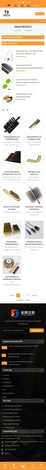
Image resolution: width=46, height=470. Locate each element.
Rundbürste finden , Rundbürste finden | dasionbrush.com (21, 355)
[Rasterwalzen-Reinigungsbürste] (12, 230)
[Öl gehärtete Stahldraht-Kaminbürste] (34, 195)
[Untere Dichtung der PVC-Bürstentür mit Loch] (12, 160)
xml (4, 390)
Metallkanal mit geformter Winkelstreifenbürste (34, 173)
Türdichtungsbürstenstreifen (12, 406)
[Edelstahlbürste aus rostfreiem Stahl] (34, 125)
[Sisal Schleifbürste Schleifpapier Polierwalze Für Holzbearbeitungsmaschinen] (12, 265)
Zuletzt (34, 295)
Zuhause (18, 30)
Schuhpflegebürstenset (10, 413)
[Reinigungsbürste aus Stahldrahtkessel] (12, 125)
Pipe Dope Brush (8, 427)
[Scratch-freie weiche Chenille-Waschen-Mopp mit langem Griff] (8, 84)
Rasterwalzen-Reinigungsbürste (11, 243)
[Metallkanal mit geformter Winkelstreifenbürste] (34, 160)
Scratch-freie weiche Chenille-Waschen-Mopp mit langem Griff (27, 81)
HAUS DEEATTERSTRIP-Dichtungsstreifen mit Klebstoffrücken (29, 66)
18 (4, 347)
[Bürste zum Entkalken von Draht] (12, 195)
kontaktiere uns (8, 386)
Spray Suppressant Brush (11, 424)
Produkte (6, 379)
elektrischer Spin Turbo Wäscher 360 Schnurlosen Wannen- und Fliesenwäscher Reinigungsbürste (29, 52)
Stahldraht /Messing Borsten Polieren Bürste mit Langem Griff (34, 243)
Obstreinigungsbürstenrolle (12, 420)
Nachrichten (7, 382)
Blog (4, 397)
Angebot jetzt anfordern (23, 466)
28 (4, 363)
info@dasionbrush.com (12, 445)
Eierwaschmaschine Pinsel (11, 417)
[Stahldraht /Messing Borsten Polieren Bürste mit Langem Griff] (34, 230)
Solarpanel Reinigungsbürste (12, 409)
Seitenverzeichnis (8, 393)
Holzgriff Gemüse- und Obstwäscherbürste (24, 95)
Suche (38, 14)
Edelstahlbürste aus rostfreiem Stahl (34, 138)
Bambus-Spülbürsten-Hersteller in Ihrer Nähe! (23, 346)
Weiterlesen (20, 56)
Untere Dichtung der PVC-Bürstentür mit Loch (12, 173)
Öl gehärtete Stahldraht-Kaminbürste (34, 208)
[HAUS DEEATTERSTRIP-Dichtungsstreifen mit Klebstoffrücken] (8, 69)
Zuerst (12, 295)
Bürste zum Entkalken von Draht (12, 208)
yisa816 (7, 453)
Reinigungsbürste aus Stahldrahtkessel (12, 138)
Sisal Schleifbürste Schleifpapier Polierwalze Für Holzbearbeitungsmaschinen (12, 278)
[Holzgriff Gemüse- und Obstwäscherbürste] (8, 98)
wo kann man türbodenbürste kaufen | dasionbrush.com (21, 363)
